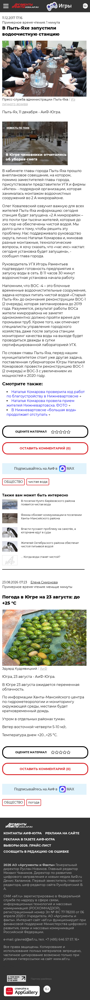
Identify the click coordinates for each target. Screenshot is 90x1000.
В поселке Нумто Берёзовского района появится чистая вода (48, 502)
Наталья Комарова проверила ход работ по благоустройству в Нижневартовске (46, 394)
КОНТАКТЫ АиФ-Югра (22, 833)
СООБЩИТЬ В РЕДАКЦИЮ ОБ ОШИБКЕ (36, 852)
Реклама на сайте (62, 833)
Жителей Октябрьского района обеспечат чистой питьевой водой (50, 544)
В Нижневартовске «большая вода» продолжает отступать (41, 412)
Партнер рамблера (41, 978)
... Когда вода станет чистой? (40, 556)
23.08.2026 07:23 (14, 582)
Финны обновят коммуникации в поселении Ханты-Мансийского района (51, 516)
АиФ (43, 669)
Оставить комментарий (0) (45, 448)
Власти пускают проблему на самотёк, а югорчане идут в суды (48, 530)
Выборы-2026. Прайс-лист (27, 845)
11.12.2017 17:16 (12, 18)
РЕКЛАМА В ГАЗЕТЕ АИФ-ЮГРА (29, 839)
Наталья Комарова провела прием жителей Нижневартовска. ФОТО (40, 403)
